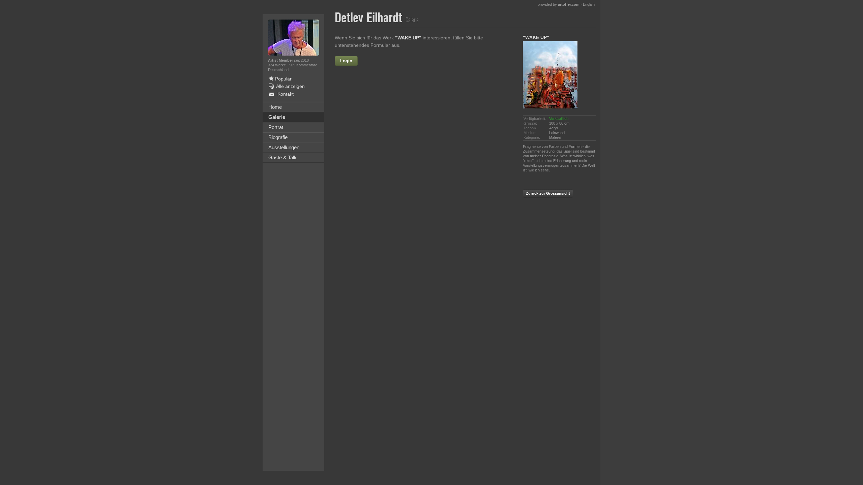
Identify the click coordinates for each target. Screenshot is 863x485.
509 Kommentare (303, 65)
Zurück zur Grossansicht (548, 193)
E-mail (375, 104)
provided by (558, 4)
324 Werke (277, 65)
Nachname (370, 89)
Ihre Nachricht (366, 118)
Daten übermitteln (424, 193)
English (589, 4)
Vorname (397, 61)
